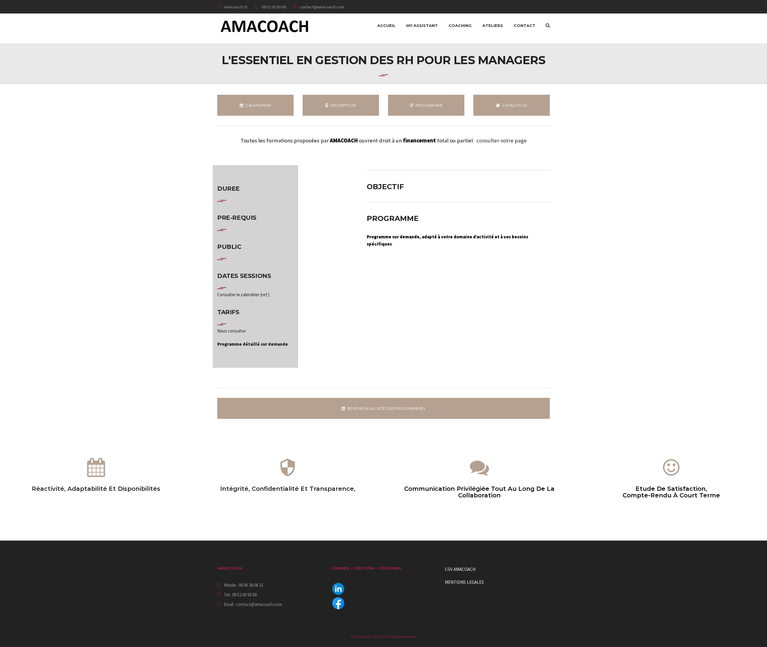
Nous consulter (231, 331)
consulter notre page (501, 140)
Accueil (386, 25)
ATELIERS (492, 25)
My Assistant (422, 25)
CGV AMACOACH (460, 569)
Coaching (460, 25)
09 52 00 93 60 (274, 7)
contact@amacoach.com (322, 7)
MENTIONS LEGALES (464, 582)
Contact (524, 25)
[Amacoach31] (265, 25)
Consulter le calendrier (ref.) (243, 294)
